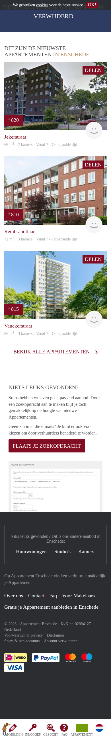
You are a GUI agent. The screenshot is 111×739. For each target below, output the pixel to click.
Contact (36, 595)
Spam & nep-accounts (22, 641)
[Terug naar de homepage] (6, 730)
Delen (93, 70)
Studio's (62, 551)
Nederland (12, 629)
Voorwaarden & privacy (23, 635)
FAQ (64, 734)
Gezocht (50, 734)
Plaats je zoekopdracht (47, 446)
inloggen (33, 734)
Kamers (86, 551)
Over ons (13, 595)
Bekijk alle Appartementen (52, 352)
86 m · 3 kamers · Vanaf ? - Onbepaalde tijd (40, 334)
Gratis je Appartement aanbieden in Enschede (51, 607)
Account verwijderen (60, 641)
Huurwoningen (31, 551)
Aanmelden (13, 734)
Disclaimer (55, 635)
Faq (53, 595)
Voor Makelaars (78, 595)
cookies (42, 5)
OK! (92, 4)
